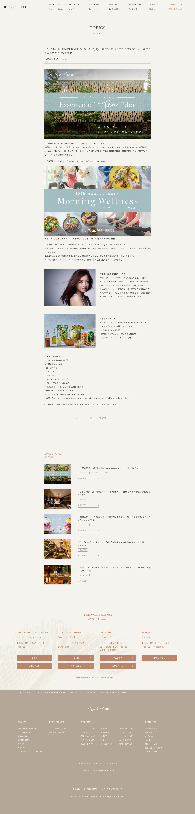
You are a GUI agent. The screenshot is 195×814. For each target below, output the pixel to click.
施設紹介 (104, 736)
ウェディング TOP (87, 728)
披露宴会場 (105, 732)
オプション (149, 736)
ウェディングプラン (88, 744)
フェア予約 (117, 658)
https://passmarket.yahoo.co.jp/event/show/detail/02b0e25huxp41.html (96, 398)
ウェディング (113, 764)
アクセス (21, 744)
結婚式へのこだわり (88, 736)
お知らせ (21, 748)
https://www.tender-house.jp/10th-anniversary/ (83, 161)
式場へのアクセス (126, 744)
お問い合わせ (34, 666)
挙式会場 (104, 728)
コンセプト (85, 732)
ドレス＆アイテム (107, 744)
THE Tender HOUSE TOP (27, 728)
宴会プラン (149, 732)
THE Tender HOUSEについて (29, 732)
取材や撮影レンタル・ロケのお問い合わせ (95, 677)
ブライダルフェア (87, 740)
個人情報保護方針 (91, 789)
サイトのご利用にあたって (112, 789)
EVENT (64, 59)
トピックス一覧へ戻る (97, 418)
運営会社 (76, 789)
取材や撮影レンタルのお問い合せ (30, 751)
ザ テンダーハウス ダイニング (60, 728)
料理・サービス (151, 744)
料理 (102, 740)
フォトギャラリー (126, 728)
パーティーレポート (126, 732)
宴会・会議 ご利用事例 (153, 748)
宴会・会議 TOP (151, 728)
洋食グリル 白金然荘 (57, 732)
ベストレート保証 (126, 736)
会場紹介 (148, 740)
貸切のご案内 (23, 736)
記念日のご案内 (24, 740)
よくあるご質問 (125, 740)
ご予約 (34, 658)
